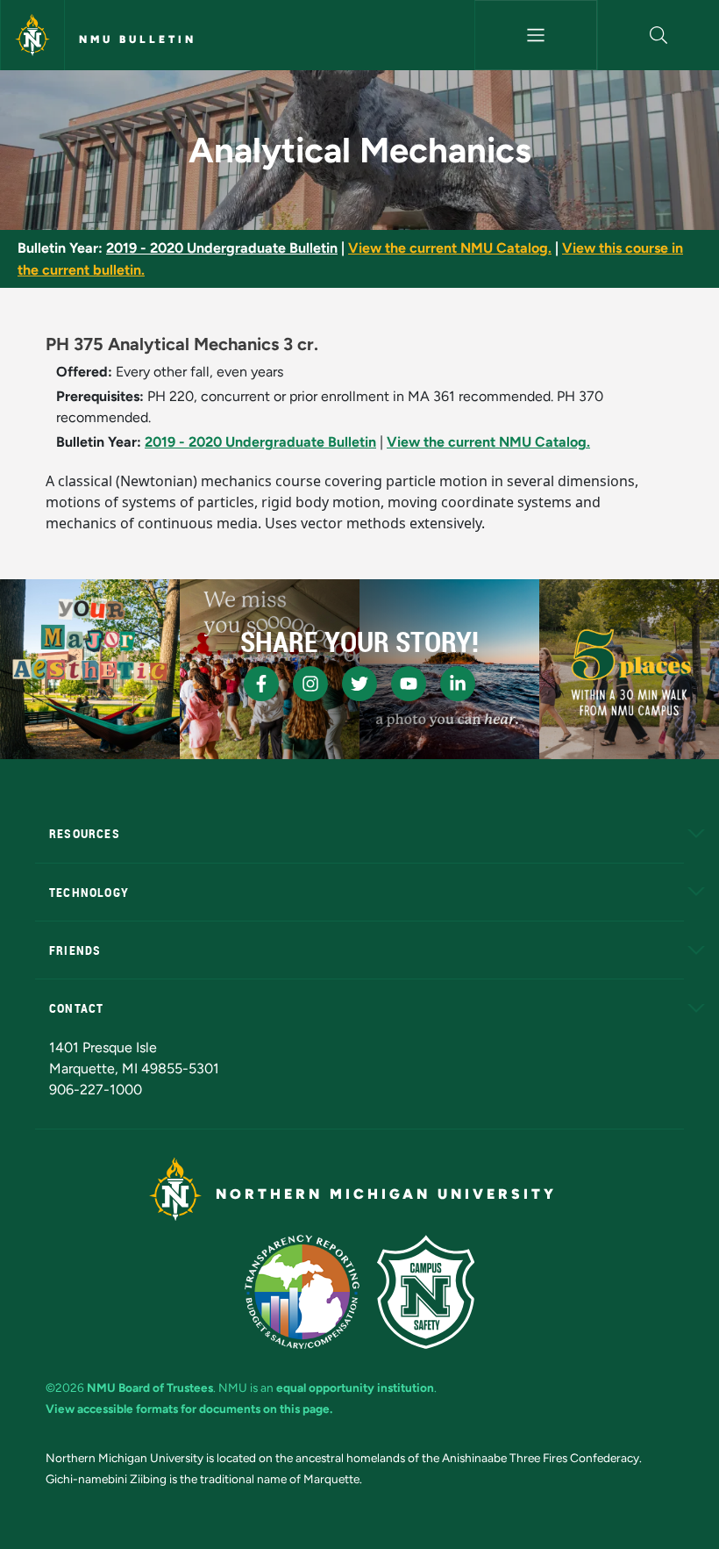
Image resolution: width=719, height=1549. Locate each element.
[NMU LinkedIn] (457, 683)
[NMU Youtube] (408, 683)
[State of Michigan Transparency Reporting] (302, 1292)
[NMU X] (359, 683)
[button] (658, 35)
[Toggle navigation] (535, 35)
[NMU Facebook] (261, 683)
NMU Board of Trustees (150, 1387)
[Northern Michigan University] (32, 35)
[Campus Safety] (425, 1292)
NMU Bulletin (137, 39)
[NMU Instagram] (310, 683)
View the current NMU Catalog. (450, 248)
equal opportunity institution (355, 1387)
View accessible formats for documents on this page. (189, 1409)
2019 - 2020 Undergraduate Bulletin (222, 248)
